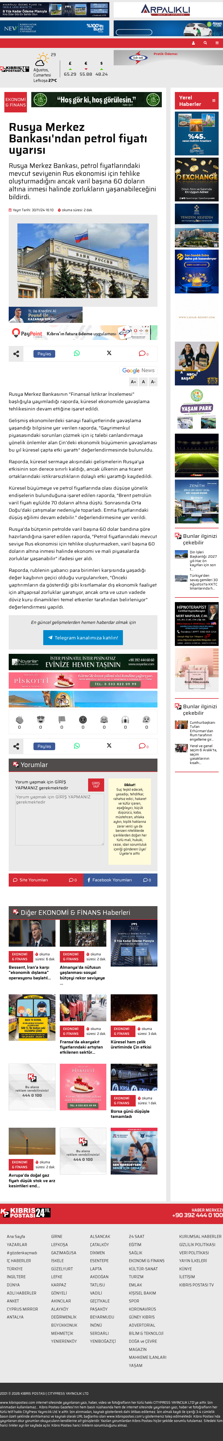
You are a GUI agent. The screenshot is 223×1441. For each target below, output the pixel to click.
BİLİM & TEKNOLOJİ (146, 1333)
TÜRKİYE (15, 1269)
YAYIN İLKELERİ (193, 1261)
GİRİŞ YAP (96, 785)
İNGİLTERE (16, 1277)
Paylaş (44, 353)
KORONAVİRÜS (142, 1309)
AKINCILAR (61, 1301)
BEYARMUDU (102, 1317)
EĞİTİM (135, 1245)
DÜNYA (13, 1285)
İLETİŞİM (187, 1277)
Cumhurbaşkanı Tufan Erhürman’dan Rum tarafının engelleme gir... (202, 731)
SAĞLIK (135, 1253)
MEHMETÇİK (62, 1333)
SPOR (134, 1301)
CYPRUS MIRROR (22, 1309)
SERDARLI (99, 1333)
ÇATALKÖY (99, 1245)
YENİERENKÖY (64, 1341)
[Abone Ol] (138, 370)
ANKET (13, 1301)
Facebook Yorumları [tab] (112, 880)
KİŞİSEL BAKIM (142, 1293)
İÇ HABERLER (19, 1261)
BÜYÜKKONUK (64, 1325)
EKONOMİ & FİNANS (15, 102)
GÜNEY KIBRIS (142, 1317)
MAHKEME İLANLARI (147, 1357)
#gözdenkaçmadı (22, 1253)
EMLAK (135, 1285)
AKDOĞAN (99, 1277)
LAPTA (96, 1269)
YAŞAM (136, 1366)
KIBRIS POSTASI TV (196, 1285)
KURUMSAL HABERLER (200, 1237)
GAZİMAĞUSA (63, 1253)
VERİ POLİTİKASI (194, 1253)
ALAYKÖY (60, 1309)
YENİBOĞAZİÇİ (103, 1341)
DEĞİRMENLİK (63, 1317)
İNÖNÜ (96, 1325)
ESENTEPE (99, 1261)
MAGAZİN (138, 1350)
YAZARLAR (17, 1245)
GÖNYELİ (59, 1293)
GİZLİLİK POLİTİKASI (197, 1245)
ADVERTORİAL (142, 1325)
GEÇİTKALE (100, 1301)
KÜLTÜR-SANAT (143, 1269)
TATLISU (97, 1285)
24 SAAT (136, 1237)
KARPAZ (58, 1285)
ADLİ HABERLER (21, 1293)
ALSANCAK (100, 1237)
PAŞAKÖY (99, 1309)
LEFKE (56, 1277)
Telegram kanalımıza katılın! (86, 638)
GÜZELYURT (62, 1269)
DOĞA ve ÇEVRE (143, 1341)
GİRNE (56, 1237)
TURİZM (136, 1277)
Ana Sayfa (16, 1237)
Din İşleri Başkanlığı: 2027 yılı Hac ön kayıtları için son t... (203, 560)
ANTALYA (15, 1317)
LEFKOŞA (59, 1245)
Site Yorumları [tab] (34, 880)
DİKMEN (97, 1253)
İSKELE (57, 1261)
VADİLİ (96, 1293)
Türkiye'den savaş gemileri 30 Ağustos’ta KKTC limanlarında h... (204, 582)
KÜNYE (185, 1269)
